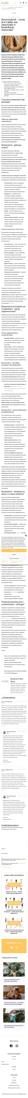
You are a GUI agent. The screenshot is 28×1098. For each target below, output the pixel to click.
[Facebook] (23, 3)
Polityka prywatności (14, 1085)
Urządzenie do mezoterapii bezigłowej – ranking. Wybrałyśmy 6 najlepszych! (14, 911)
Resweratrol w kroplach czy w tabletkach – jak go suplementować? (14, 87)
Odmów (14, 554)
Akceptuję (14, 550)
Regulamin (14, 1082)
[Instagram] (26, 3)
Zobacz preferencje (14, 558)
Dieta (2, 1061)
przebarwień (14, 592)
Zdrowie (14, 1056)
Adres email (4, 853)
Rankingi (14, 1066)
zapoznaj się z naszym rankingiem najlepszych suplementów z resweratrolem (14, 388)
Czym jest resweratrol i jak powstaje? (12, 83)
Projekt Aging (4, 7)
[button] (26, 535)
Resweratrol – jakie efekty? (10, 92)
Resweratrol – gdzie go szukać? (11, 85)
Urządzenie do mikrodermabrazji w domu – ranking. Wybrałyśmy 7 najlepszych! (14, 931)
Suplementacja (5, 1064)
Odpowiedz (3, 726)
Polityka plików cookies (14, 1087)
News (14, 1069)
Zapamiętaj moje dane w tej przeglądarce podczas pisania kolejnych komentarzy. (13, 859)
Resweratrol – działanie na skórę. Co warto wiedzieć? (14, 90)
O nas (14, 1077)
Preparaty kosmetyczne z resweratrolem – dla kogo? (14, 95)
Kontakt (14, 1080)
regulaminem (21, 863)
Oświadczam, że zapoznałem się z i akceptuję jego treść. (13, 864)
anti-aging (11, 303)
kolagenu (18, 532)
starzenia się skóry (21, 325)
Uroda (14, 1059)
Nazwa (3, 848)
